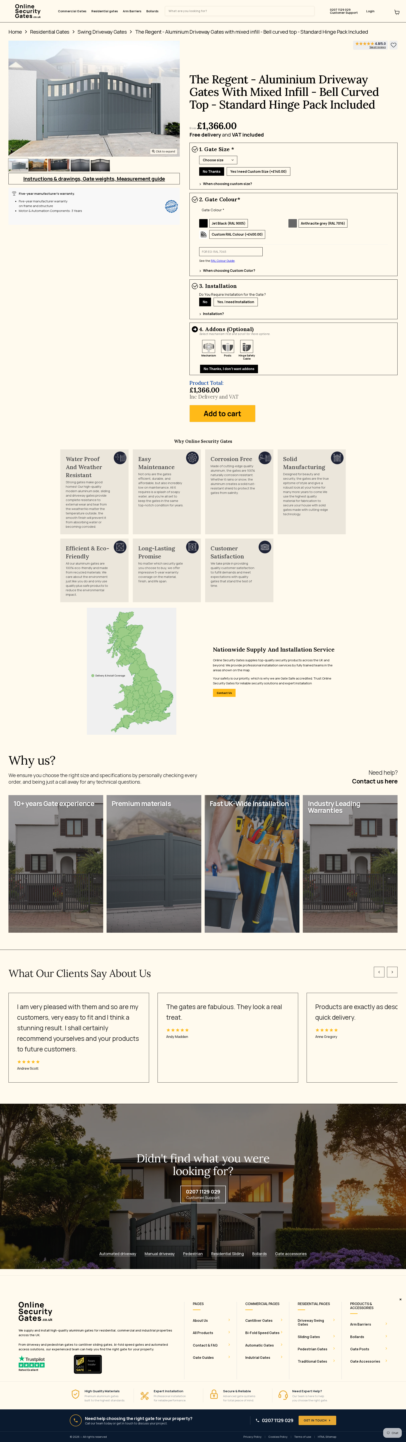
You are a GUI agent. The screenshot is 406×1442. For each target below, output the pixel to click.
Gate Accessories (365, 1361)
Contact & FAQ (205, 1345)
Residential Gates (49, 31)
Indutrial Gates (257, 1357)
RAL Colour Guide (223, 261)
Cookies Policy (278, 1436)
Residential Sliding (227, 1253)
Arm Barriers (132, 11)
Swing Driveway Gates (102, 31)
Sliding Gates (309, 1337)
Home (15, 31)
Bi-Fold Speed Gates (262, 1333)
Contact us (224, 693)
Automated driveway (117, 1253)
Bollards (152, 11)
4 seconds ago (394, 45)
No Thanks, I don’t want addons (229, 369)
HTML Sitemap (327, 1436)
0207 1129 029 (278, 1420)
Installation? (213, 314)
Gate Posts (359, 1349)
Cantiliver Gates (259, 1320)
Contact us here (375, 781)
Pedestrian (193, 1253)
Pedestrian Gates (312, 1349)
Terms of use (302, 1436)
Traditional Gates (312, 1361)
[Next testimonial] (392, 972)
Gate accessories (291, 1253)
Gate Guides (203, 1357)
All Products (203, 1333)
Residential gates (104, 11)
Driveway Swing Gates (311, 1322)
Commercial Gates (72, 11)
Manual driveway (160, 1253)
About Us (200, 1320)
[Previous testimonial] (379, 972)
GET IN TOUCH (315, 1420)
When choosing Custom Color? (229, 270)
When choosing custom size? (227, 184)
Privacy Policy (252, 1436)
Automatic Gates (259, 1345)
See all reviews (377, 47)
